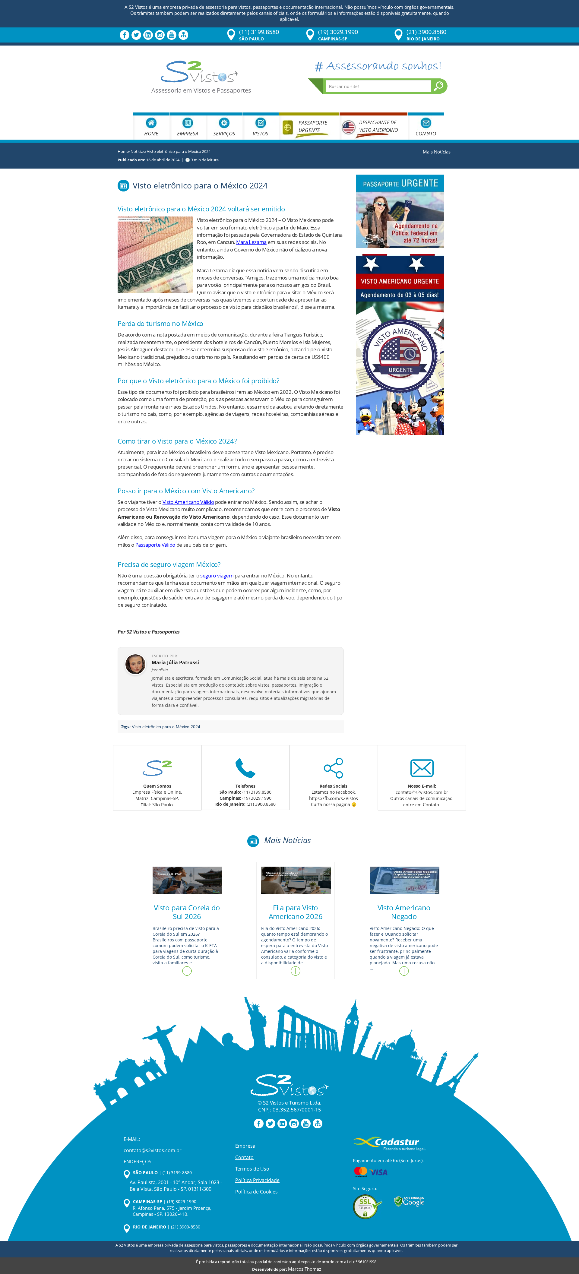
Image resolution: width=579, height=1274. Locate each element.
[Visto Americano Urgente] (400, 344)
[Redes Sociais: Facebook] (333, 767)
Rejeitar (49, 1249)
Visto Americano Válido (188, 501)
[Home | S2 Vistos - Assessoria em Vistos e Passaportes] (200, 71)
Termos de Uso (252, 1168)
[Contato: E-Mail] (422, 767)
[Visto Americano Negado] (404, 880)
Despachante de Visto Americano (378, 126)
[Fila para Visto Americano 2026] (295, 880)
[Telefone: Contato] (245, 767)
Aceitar (108, 1249)
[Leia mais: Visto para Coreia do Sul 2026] (187, 971)
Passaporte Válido (155, 544)
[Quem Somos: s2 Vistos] (157, 767)
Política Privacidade (257, 1180)
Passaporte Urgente (313, 126)
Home (151, 133)
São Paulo (162, 804)
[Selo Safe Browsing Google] (409, 1201)
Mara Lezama (251, 242)
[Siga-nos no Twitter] (136, 34)
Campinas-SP (164, 798)
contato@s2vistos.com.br (422, 792)
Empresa (187, 133)
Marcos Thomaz (304, 1269)
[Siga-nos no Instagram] (160, 34)
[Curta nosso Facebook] (124, 34)
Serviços (224, 133)
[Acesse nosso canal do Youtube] (171, 34)
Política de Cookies (256, 1191)
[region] (78, 1226)
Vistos (260, 133)
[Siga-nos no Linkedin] (148, 34)
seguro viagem (217, 575)
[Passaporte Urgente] (400, 210)
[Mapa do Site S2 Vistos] (183, 34)
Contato (426, 133)
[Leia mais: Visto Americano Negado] (404, 971)
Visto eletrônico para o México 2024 (166, 726)
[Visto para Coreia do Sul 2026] (187, 880)
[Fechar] (138, 1196)
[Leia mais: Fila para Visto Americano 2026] (295, 971)
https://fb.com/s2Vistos (333, 798)
